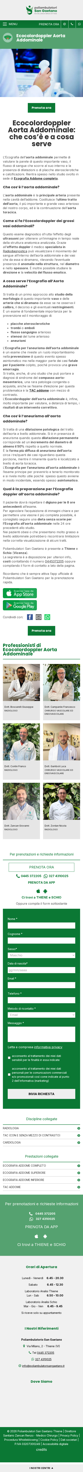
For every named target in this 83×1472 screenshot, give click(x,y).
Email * (12, 978)
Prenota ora (41, 108)
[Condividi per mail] (38, 617)
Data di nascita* (18, 963)
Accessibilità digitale (55, 1444)
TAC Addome (12, 1187)
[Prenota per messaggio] (71, 24)
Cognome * (15, 934)
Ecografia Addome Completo (24, 1165)
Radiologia (11, 1128)
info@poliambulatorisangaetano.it (43, 1365)
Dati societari (69, 1439)
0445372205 (54, 561)
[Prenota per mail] (64, 24)
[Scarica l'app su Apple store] (38, 891)
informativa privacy (48, 1047)
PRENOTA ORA (49, 24)
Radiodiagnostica (15, 251)
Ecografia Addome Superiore (24, 1172)
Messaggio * (16, 1023)
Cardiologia (12, 1142)
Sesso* (12, 949)
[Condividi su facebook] (30, 617)
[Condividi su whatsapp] (47, 617)
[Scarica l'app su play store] (45, 891)
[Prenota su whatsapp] (78, 24)
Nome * (12, 919)
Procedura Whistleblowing (21, 1439)
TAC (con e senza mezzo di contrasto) (31, 1135)
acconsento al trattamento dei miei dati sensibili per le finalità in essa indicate (36, 1058)
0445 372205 (31, 876)
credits (41, 1450)
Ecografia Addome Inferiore (23, 1179)
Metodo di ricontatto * (22, 1008)
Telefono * (15, 993)
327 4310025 (58, 876)
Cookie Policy (49, 1439)
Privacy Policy (69, 1435)
